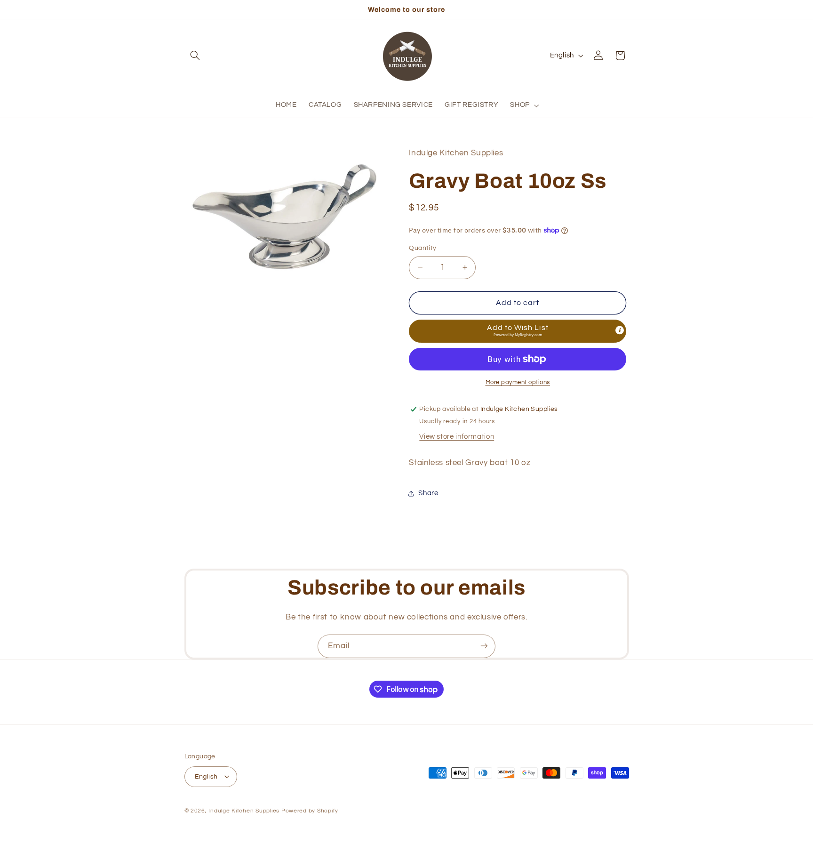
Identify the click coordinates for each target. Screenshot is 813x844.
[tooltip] (619, 330)
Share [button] (428, 493)
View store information (456, 436)
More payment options (518, 382)
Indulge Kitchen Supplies (243, 810)
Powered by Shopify (309, 810)
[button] (195, 55)
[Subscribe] (484, 646)
